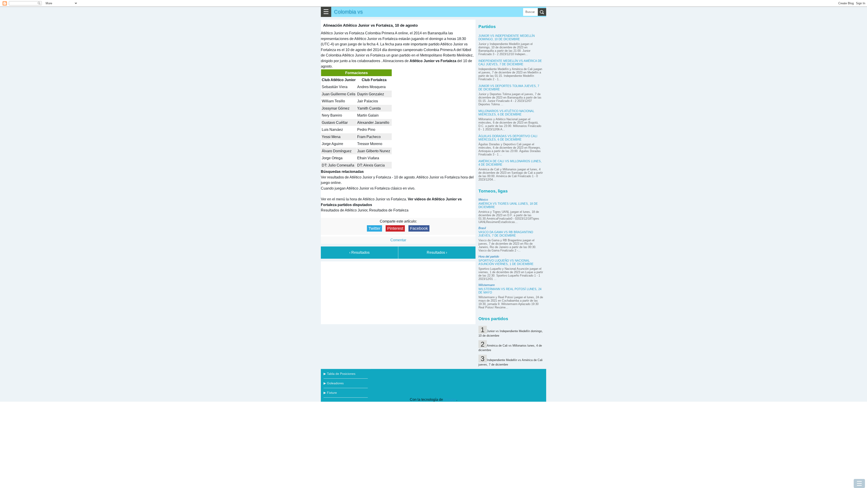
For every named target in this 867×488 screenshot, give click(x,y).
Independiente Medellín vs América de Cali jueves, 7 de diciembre (510, 62)
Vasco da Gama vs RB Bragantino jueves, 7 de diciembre (505, 233)
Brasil (482, 228)
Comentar (398, 240)
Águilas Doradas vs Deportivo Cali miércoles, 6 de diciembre (507, 137)
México (483, 199)
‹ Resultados (359, 252)
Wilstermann (486, 285)
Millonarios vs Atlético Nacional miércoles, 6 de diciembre (506, 112)
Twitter (374, 228)
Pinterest (395, 228)
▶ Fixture (330, 392)
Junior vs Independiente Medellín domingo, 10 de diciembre (506, 37)
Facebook (419, 228)
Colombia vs (348, 12)
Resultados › (437, 252)
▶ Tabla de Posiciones (339, 373)
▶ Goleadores (334, 383)
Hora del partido (488, 256)
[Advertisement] (398, 292)
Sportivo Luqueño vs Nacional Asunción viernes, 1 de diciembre (506, 262)
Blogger (450, 399)
